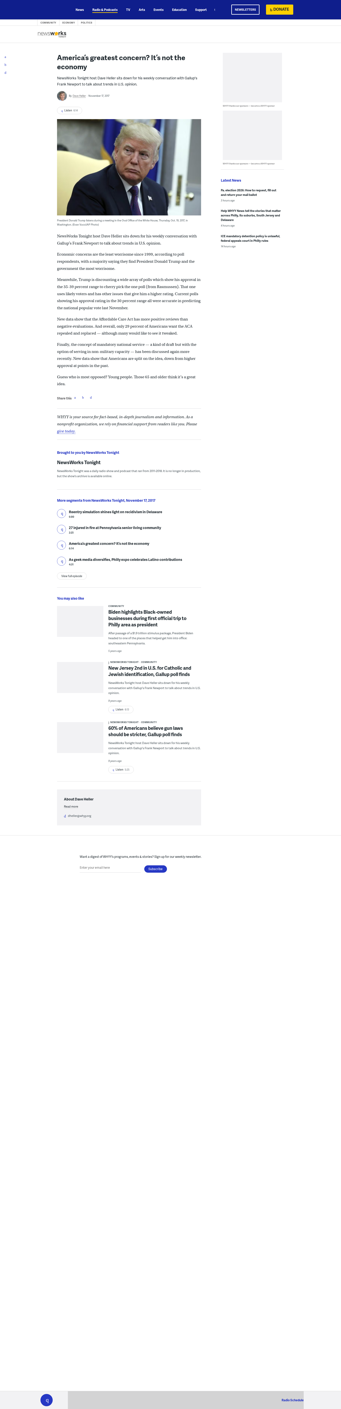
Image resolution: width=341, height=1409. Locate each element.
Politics (86, 22)
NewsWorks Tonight (79, 462)
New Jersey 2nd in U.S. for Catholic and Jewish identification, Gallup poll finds (149, 671)
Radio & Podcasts (105, 9)
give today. (66, 431)
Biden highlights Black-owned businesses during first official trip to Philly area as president (147, 618)
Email (91, 397)
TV (128, 9)
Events (159, 9)
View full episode (71, 576)
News (80, 9)
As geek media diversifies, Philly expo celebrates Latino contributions (125, 559)
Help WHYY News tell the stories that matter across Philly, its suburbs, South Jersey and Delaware (251, 215)
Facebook (75, 397)
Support (201, 9)
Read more (71, 806)
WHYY (51, 9)
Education (179, 9)
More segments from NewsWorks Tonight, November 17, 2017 (106, 500)
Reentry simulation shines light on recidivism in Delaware (115, 511)
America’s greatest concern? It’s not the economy (109, 543)
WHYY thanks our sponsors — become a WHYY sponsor (249, 105)
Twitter (83, 397)
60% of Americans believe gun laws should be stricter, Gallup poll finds (145, 731)
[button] (46, 1400)
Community (48, 22)
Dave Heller (79, 96)
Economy (68, 22)
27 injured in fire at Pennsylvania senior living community (115, 527)
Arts (142, 9)
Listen (61, 513)
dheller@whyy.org (79, 816)
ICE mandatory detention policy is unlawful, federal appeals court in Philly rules (250, 238)
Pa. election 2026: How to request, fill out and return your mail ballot (248, 192)
